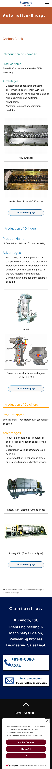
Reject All (26, 749)
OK (26, 756)
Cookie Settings (26, 742)
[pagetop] (26, 705)
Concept (29, 713)
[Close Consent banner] (47, 720)
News (18, 713)
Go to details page (26, 212)
